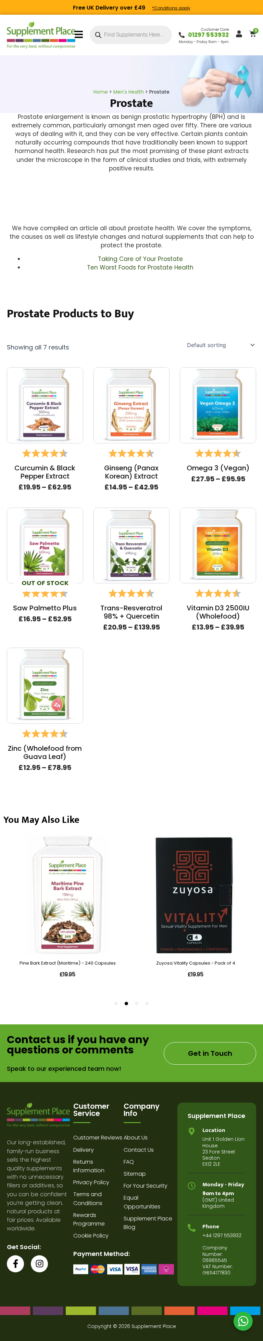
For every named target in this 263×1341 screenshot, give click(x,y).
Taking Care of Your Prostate (140, 259)
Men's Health (128, 91)
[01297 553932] (182, 35)
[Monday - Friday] (192, 1186)
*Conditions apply (171, 8)
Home (100, 91)
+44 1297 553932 (221, 1235)
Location (213, 1130)
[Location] (192, 1131)
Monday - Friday (223, 1184)
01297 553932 (208, 35)
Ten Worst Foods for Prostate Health (140, 267)
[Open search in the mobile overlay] (131, 35)
